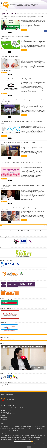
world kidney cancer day (30, 439)
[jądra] (9, 284)
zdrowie (37, 439)
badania (5, 427)
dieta (45, 426)
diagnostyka (39, 426)
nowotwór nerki (13, 433)
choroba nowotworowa (24, 426)
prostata (3, 435)
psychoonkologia (14, 435)
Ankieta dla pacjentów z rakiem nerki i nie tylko (15, 36)
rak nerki (30, 435)
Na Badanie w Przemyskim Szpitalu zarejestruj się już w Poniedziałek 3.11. (23, 17)
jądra (17, 428)
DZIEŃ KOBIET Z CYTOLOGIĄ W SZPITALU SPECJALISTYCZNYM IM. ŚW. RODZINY (21, 163)
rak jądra (25, 435)
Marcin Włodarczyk (22, 430)
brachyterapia (13, 426)
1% (1, 427)
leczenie (39, 428)
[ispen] (10, 264)
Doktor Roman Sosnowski (5, 428)
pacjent (32, 433)
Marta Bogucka (28, 430)
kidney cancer (20, 428)
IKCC (15, 428)
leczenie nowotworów (9, 430)
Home (1, 10)
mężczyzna (4, 433)
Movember (43, 430)
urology (24, 439)
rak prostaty (38, 435)
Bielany (9, 426)
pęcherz (19, 435)
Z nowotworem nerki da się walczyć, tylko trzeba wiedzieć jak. (19, 208)
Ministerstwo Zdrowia (36, 430)
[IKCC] (15, 377)
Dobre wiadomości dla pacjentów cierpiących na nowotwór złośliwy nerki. (22, 121)
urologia (21, 439)
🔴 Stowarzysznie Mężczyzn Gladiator (8, 339)
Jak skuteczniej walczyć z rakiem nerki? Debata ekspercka (18, 142)
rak (22, 435)
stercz (40, 437)
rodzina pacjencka (22, 437)
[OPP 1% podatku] (10, 293)
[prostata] (3, 284)
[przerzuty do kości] (30, 284)
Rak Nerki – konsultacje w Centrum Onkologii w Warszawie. (18, 79)
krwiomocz (34, 428)
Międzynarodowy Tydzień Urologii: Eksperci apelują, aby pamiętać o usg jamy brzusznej (22, 186)
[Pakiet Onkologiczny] (9, 302)
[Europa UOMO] (9, 377)
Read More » (24, 30)
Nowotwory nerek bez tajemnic (10, 56)
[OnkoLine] (9, 328)
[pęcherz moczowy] (22, 284)
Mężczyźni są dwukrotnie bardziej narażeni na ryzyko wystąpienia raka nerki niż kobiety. (22, 100)
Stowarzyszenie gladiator (8, 439)
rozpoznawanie (33, 437)
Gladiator (12, 428)
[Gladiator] (23, 4)
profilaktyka (39, 433)
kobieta (30, 428)
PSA (8, 435)
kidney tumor (25, 428)
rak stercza (14, 437)
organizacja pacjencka (23, 433)
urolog (19, 439)
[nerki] (15, 284)
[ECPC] (4, 377)
